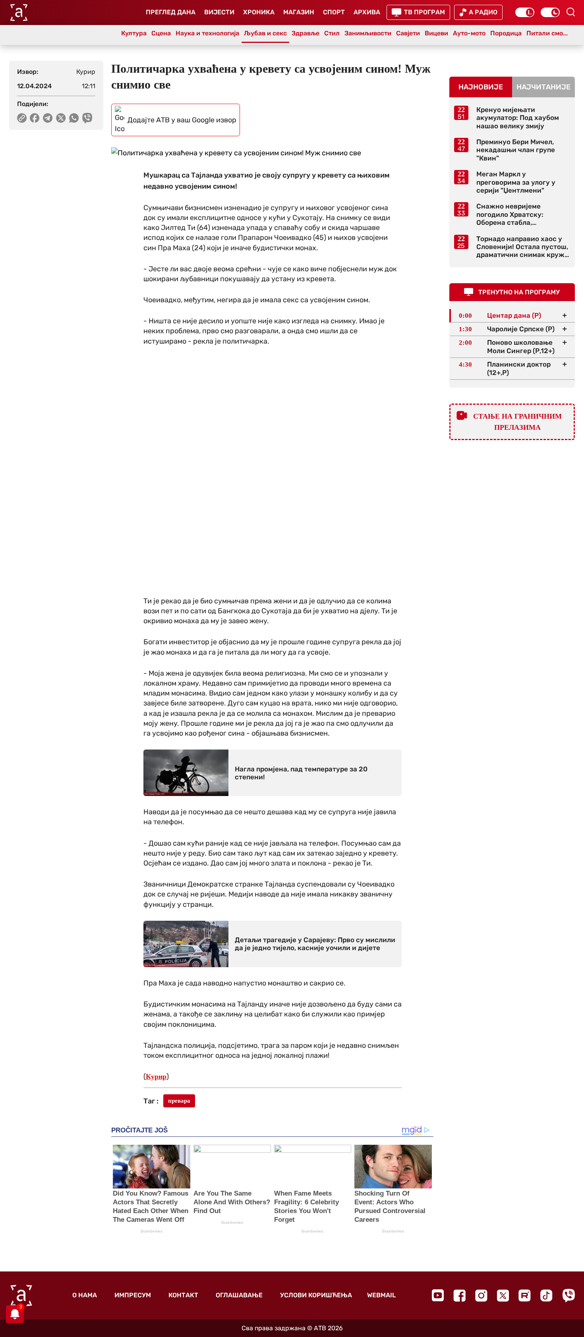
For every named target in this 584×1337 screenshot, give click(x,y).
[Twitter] (503, 1295)
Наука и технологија (207, 33)
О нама (84, 1295)
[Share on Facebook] (35, 118)
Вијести (219, 12)
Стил (332, 33)
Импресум (132, 1295)
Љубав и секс (265, 33)
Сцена (161, 33)
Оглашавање (239, 1295)
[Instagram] (481, 1295)
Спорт (334, 12)
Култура (134, 33)
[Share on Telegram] (48, 118)
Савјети (408, 33)
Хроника (259, 12)
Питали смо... (547, 33)
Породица (506, 33)
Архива (367, 12)
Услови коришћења (316, 1295)
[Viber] (568, 1295)
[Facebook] (459, 1295)
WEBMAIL (381, 1295)
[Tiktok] (546, 1295)
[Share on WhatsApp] (74, 118)
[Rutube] (524, 1295)
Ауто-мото (469, 33)
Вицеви (436, 33)
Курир (156, 1076)
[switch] (524, 12)
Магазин (298, 12)
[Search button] (570, 12)
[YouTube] (438, 1295)
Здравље (305, 33)
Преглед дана (170, 12)
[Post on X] (61, 118)
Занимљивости (367, 33)
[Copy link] (22, 118)
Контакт (183, 1295)
